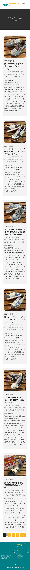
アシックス (18, 501)
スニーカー (15, 94)
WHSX (6, 340)
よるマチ (19, 255)
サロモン (17, 262)
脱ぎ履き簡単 (18, 276)
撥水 (10, 108)
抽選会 (16, 524)
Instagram (15, 564)
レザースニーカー (11, 437)
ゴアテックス (10, 262)
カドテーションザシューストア (13, 174)
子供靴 (20, 522)
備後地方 (10, 439)
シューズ (9, 94)
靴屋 (15, 110)
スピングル (11, 432)
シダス (14, 510)
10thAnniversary (12, 416)
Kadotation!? (14, 3)
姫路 (15, 186)
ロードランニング (19, 103)
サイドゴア (11, 430)
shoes (17, 85)
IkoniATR (10, 82)
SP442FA (18, 423)
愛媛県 (20, 106)
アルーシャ (21, 172)
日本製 (10, 189)
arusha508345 (18, 167)
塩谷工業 (10, 186)
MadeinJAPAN (16, 170)
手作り (12, 442)
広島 (18, 439)
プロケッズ (19, 515)
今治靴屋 (11, 106)
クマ (12, 92)
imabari (16, 82)
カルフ (8, 92)
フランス (14, 179)
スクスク (19, 510)
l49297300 (15, 250)
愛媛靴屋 (10, 274)
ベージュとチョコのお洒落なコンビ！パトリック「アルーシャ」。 (14, 151)
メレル (12, 517)
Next (22, 535)
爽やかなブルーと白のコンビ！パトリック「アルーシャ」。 (14, 319)
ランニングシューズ (15, 99)
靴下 (19, 527)
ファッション (16, 96)
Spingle (6, 425)
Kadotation (7, 85)
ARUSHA (10, 167)
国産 (15, 439)
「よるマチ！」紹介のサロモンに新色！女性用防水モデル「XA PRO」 (14, 231)
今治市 (6, 106)
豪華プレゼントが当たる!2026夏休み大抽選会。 (13, 485)
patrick (23, 170)
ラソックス (9, 520)
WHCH (6, 172)
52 (17, 535)
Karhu (13, 85)
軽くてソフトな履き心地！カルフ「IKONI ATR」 (13, 66)
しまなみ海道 (15, 87)
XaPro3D (18, 253)
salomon (21, 250)
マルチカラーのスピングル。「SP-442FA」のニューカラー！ (14, 399)
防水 (14, 278)
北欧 (16, 106)
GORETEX (11, 248)
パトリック (19, 177)
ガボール (13, 508)
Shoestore (7, 87)
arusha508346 (18, 335)
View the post (8, 80)
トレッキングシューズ (18, 267)
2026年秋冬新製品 (14, 418)
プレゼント (12, 515)
